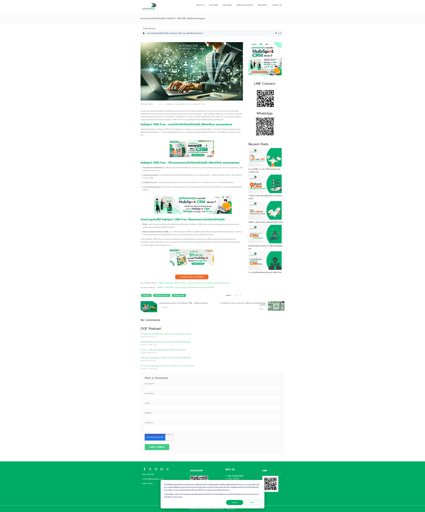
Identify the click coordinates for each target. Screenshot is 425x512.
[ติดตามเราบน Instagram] (156, 469)
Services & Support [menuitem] (245, 5)
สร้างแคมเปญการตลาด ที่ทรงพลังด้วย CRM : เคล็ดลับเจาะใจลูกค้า (183, 303)
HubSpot (170, 104)
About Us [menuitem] (200, 5)
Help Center (147, 483)
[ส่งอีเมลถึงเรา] (161, 469)
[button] (144, 33)
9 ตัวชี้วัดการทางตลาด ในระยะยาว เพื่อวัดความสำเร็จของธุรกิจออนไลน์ (243, 304)
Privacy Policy (231, 509)
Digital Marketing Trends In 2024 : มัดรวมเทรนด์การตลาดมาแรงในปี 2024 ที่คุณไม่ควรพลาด (194, 283)
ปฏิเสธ (252, 502)
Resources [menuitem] (262, 5)
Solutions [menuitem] (213, 5)
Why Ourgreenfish (235, 475)
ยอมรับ (234, 502)
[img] (276, 33)
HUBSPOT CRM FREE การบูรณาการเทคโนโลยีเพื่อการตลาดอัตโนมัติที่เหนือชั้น (185, 287)
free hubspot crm (183, 104)
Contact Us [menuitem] (277, 5)
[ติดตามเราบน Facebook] (144, 469)
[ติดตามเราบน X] (150, 469)
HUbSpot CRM (198, 104)
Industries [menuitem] (227, 5)
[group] (212, 33)
